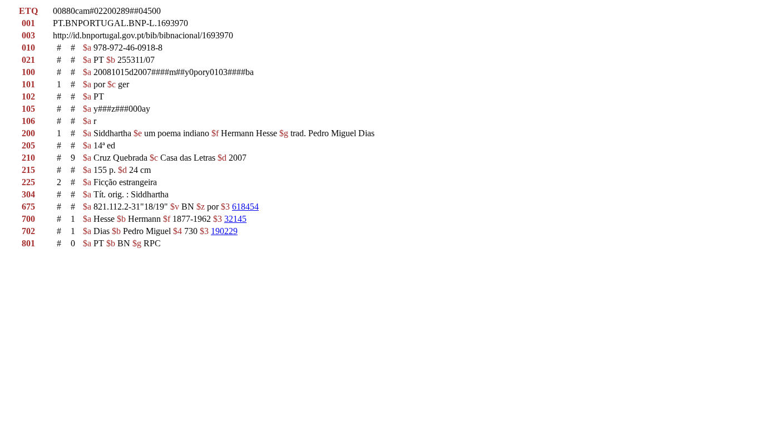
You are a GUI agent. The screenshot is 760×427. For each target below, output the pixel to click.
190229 (224, 231)
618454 (245, 206)
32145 (235, 219)
